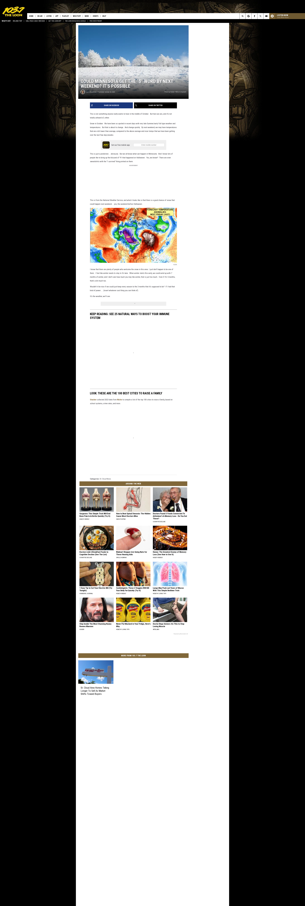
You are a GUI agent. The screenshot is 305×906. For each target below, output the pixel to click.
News (87, 16)
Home (31, 16)
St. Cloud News (105, 479)
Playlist (65, 16)
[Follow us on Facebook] (254, 16)
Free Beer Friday (96, 21)
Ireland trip (17, 21)
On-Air (39, 16)
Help (104, 16)
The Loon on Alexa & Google (75, 21)
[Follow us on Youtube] (266, 16)
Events (95, 16)
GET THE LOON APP (54, 21)
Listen (48, 16)
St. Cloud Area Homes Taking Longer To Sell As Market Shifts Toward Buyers (95, 690)
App (56, 16)
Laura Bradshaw (91, 92)
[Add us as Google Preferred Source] (248, 16)
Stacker (93, 399)
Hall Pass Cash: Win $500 (35, 21)
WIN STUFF (77, 16)
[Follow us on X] (260, 16)
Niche (119, 399)
